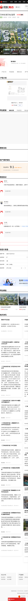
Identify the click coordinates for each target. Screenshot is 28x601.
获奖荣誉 (9, 577)
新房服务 (21, 577)
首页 (11, 1)
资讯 (20, 1)
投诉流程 (3, 579)
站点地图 (9, 579)
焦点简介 (3, 577)
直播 (24, 1)
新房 (15, 1)
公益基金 (21, 579)
